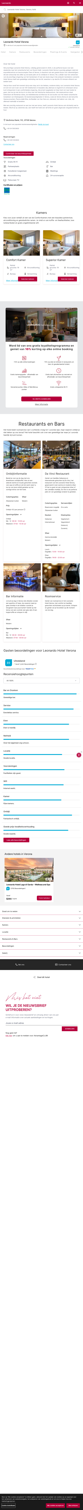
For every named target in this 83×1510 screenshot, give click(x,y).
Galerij (4, 953)
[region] (41, 1502)
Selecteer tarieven (27, 279)
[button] (68, 3)
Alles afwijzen (73, 1505)
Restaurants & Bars (10, 939)
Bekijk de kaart (43, 124)
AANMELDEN (69, 1029)
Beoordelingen (8, 946)
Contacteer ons (8, 144)
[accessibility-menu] (79, 755)
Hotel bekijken (44, 898)
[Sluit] (81, 752)
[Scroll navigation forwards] (81, 52)
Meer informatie (12, 280)
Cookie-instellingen (8, 1505)
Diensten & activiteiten (11, 918)
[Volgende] (38, 243)
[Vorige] (4, 243)
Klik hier (9, 1036)
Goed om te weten (9, 911)
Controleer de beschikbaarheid (18, 154)
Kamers (5, 925)
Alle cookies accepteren (55, 1505)
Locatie (5, 932)
